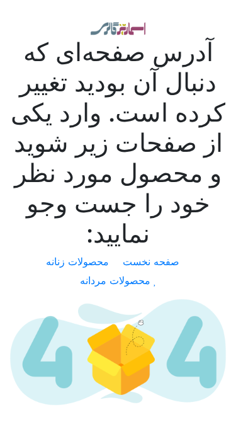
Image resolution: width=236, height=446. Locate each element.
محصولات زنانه (79, 261)
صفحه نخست (153, 261)
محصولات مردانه (117, 280)
